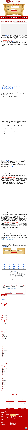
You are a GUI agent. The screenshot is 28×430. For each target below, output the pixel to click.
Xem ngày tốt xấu (4, 342)
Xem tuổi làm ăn (4, 381)
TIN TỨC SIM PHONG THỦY (4, 412)
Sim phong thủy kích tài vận (8, 289)
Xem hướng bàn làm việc (4, 371)
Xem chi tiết (9, 401)
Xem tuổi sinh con (4, 387)
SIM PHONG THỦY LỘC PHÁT (4, 411)
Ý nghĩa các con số (4, 375)
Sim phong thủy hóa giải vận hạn (9, 292)
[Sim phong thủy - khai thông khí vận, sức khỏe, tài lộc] (14, 1)
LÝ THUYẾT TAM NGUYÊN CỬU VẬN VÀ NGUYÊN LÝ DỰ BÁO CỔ (9, 397)
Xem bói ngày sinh (4, 359)
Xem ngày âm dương (4, 355)
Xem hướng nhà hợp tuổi (4, 389)
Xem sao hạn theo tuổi (4, 378)
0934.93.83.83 (13, 414)
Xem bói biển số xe (4, 337)
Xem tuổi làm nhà (4, 383)
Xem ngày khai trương (4, 344)
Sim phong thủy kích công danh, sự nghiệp (10, 288)
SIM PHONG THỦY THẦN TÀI (10, 411)
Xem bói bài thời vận (4, 357)
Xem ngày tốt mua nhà (4, 349)
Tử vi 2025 (4, 338)
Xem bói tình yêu (4, 361)
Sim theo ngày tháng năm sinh (4, 335)
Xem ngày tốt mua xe (4, 353)
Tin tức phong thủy (4, 373)
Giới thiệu (2, 414)
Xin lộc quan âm (4, 340)
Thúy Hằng (14, 271)
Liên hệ (2, 416)
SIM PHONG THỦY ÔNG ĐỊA (16, 411)
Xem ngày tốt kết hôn (4, 346)
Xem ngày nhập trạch (4, 351)
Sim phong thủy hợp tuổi (4, 369)
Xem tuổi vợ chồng (4, 385)
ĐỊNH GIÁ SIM (25, 411)
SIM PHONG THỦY (22, 411)
